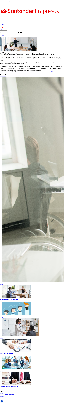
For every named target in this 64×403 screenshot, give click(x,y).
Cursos (2, 26)
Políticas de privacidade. (11, 394)
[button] (2, 401)
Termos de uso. (6, 394)
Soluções (3, 24)
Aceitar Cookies (2, 396)
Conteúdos (3, 23)
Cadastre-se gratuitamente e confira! (47, 71)
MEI (2, 25)
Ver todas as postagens (3, 76)
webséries (21, 71)
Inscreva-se (1, 393)
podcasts (24, 71)
